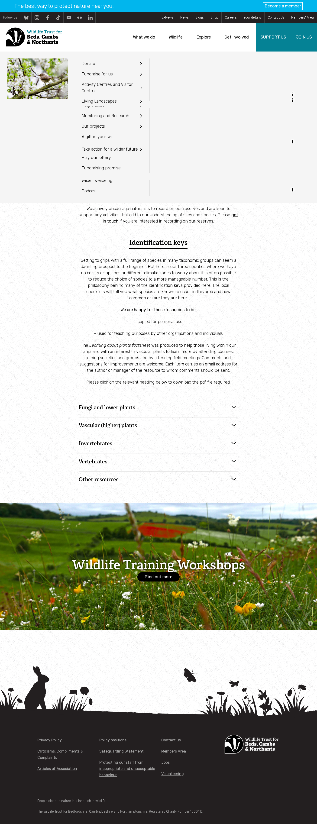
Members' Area (302, 17)
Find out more (158, 576)
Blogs (199, 17)
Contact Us (276, 17)
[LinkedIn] (90, 17)
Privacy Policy (49, 740)
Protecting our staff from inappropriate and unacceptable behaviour (127, 768)
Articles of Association (57, 768)
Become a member (283, 6)
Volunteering (172, 774)
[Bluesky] (26, 17)
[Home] (33, 37)
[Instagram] (37, 17)
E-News (168, 17)
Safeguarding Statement (122, 751)
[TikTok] (58, 17)
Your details (252, 17)
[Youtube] (69, 17)
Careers (231, 17)
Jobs (165, 762)
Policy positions (112, 740)
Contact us (171, 740)
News (184, 17)
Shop (214, 17)
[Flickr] (79, 17)
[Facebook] (47, 17)
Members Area (173, 751)
